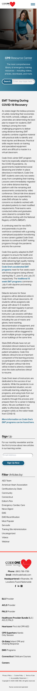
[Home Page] (8, 4)
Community (7, 493)
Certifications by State (12, 489)
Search (7, 81)
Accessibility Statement (18, 678)
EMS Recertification (11, 517)
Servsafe (6, 525)
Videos (5, 538)
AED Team (6, 481)
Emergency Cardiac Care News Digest (13, 507)
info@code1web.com (18, 575)
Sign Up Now (13, 463)
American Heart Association (14, 485)
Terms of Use (30, 675)
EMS (4, 513)
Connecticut (7, 497)
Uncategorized (8, 534)
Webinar (6, 542)
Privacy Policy (7, 675)
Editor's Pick (7, 501)
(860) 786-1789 (18, 571)
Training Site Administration (14, 529)
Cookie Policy (18, 675)
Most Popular (8, 521)
